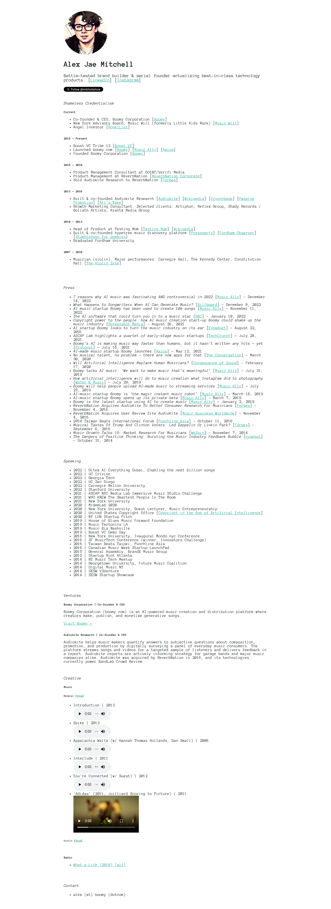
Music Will (226, 123)
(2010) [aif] (99, 865)
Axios (168, 150)
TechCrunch (219, 336)
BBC (199, 316)
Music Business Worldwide (208, 413)
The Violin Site (103, 263)
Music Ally (145, 150)
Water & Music (90, 382)
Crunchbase (222, 199)
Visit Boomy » (78, 623)
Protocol (84, 347)
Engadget (217, 328)
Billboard (207, 305)
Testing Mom (155, 229)
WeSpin (197, 433)
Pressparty (202, 233)
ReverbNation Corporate (176, 176)
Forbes (169, 180)
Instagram (128, 80)
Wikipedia (194, 199)
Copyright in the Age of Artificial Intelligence (209, 513)
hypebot (253, 437)
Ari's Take (110, 203)
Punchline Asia (173, 421)
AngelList (118, 127)
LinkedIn (100, 80)
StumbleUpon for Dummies (101, 237)
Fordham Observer (237, 233)
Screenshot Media (125, 324)
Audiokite (168, 199)
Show (80, 696)
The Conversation (223, 355)
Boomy (159, 119)
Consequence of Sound (215, 363)
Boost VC (123, 146)
